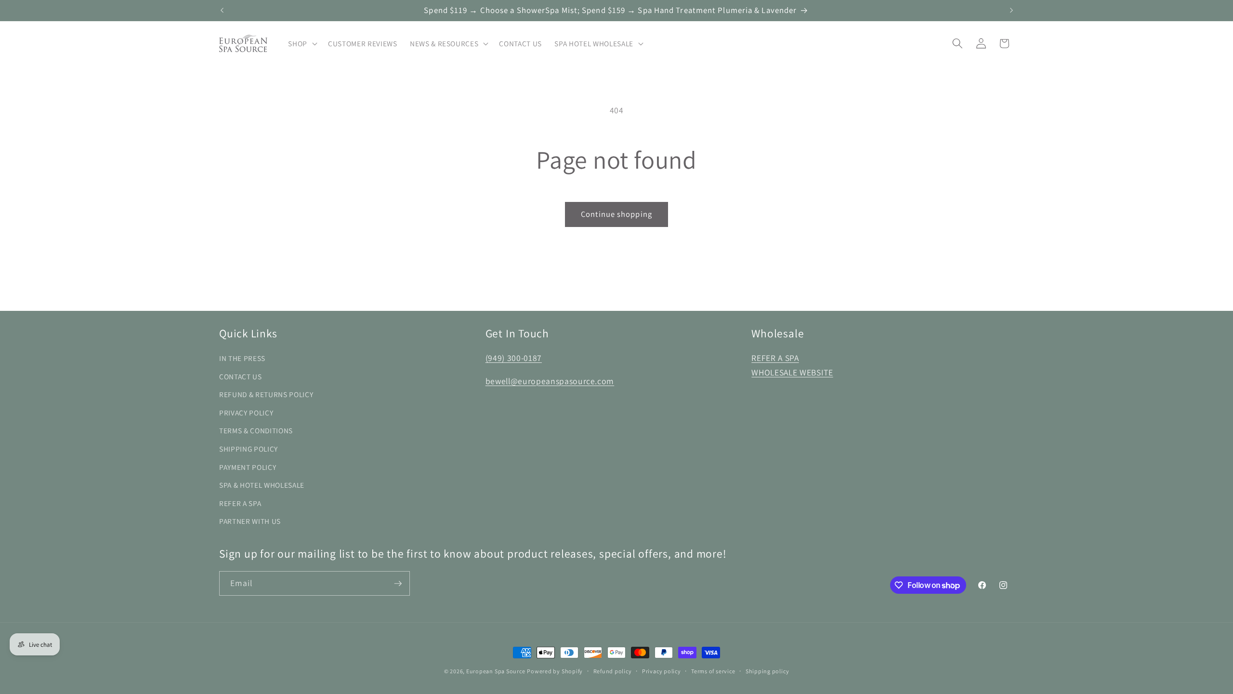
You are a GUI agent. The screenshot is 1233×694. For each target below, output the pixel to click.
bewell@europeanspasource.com (549, 381)
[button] (302, 43)
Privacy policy (661, 671)
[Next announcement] (1011, 10)
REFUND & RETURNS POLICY (266, 394)
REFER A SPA (240, 503)
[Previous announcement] (222, 10)
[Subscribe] (397, 583)
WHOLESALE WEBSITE (792, 372)
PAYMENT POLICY (247, 467)
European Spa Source (495, 671)
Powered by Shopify (555, 671)
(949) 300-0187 (513, 357)
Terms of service (713, 671)
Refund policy (612, 671)
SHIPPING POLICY (248, 449)
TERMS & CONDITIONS (256, 430)
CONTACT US (240, 376)
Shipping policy (767, 671)
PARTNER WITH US (250, 521)
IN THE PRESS (242, 358)
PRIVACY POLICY (246, 412)
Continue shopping (616, 214)
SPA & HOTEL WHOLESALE (261, 485)
